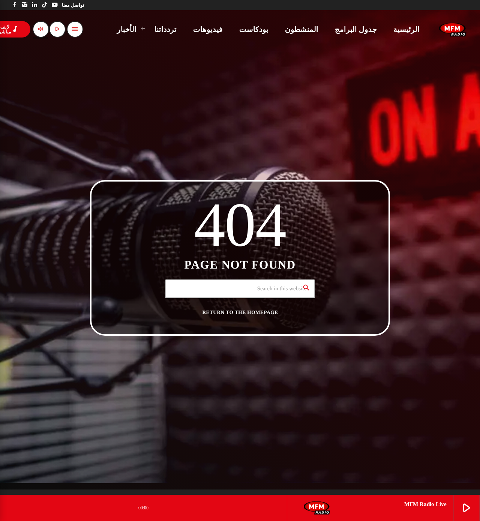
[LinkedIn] (35, 5)
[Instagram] (25, 5)
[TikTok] (45, 5)
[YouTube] (54, 5)
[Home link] (452, 29)
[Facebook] (15, 5)
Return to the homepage (240, 312)
